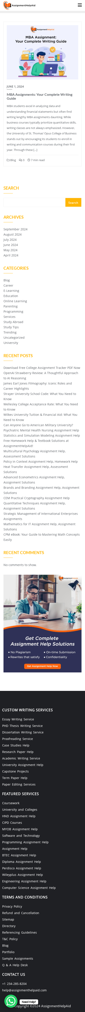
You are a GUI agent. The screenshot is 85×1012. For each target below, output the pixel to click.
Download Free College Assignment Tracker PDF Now (41, 368)
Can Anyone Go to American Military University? (38, 425)
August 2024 (12, 234)
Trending (10, 332)
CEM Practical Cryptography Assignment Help (36, 498)
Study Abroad (13, 322)
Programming (13, 311)
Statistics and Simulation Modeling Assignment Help (41, 435)
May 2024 (10, 250)
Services (9, 317)
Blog (13, 160)
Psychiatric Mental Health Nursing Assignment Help (41, 430)
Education (10, 296)
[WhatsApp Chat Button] (10, 1001)
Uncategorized (14, 337)
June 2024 (10, 245)
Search (11, 188)
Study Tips (11, 327)
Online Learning (15, 301)
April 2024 (10, 255)
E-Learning (11, 291)
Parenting (10, 306)
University (10, 343)
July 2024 (10, 240)
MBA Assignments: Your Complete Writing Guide (39, 96)
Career (8, 285)
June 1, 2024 (15, 86)
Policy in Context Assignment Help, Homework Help (40, 461)
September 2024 (15, 229)
